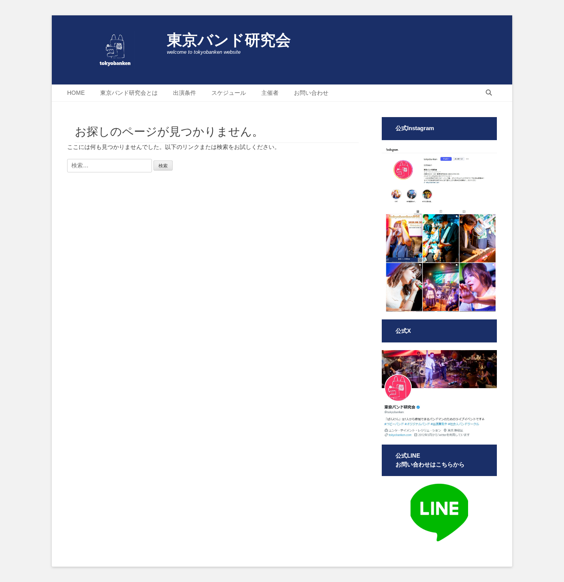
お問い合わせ (311, 92)
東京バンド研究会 (229, 39)
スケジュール (228, 92)
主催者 (270, 92)
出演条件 (184, 92)
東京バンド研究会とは (129, 92)
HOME (76, 92)
